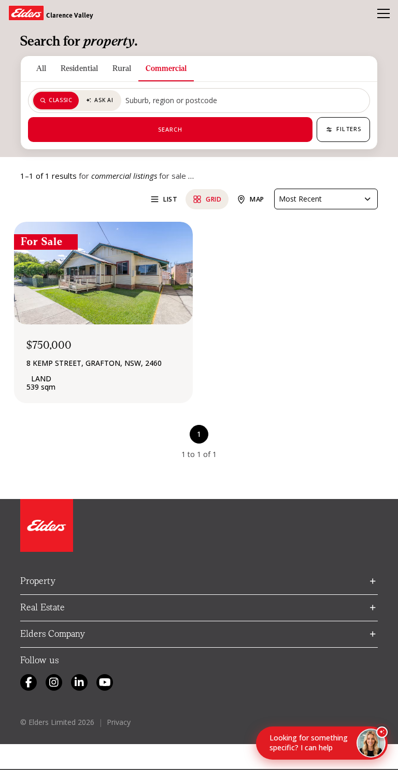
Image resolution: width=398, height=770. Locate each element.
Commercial (166, 68)
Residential (79, 68)
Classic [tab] (60, 100)
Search (170, 129)
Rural (121, 68)
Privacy (119, 722)
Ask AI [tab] (103, 100)
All (41, 68)
